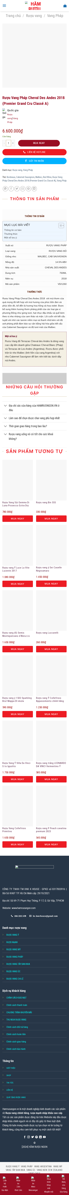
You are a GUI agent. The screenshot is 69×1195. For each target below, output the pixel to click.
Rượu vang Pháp (14, 957)
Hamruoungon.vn (10, 1109)
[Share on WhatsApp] (5, 188)
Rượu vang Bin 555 (46, 502)
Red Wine (47, 177)
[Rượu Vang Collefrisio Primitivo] (17, 806)
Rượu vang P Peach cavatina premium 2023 (51, 830)
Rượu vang (34, 15)
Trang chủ (13, 15)
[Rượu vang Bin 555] (51, 480)
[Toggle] (5, 405)
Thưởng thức (10, 234)
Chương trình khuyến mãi (19, 1012)
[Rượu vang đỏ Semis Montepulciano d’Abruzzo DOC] (17, 610)
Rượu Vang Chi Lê (14, 979)
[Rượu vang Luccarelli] (51, 610)
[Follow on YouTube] (44, 1137)
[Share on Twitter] (17, 188)
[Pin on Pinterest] (28, 188)
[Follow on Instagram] (28, 1137)
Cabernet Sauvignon (25, 177)
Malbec (38, 177)
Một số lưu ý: (10, 237)
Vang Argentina (43, 1166)
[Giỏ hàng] (65, 5)
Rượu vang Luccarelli (47, 632)
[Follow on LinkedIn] (40, 1137)
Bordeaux (11, 177)
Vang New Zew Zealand (49, 1170)
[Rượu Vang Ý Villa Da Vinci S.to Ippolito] (17, 741)
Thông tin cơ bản (13, 230)
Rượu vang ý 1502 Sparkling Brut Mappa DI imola (17, 700)
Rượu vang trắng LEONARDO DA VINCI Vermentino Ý (51, 765)
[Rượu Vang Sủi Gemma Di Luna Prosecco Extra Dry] (17, 480)
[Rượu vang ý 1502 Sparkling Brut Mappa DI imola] (17, 675)
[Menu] (4, 5)
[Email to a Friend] (22, 188)
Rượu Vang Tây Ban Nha (18, 964)
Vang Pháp (55, 15)
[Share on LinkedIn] (34, 188)
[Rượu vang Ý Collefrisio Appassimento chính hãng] (51, 675)
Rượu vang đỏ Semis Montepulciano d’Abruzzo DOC (16, 634)
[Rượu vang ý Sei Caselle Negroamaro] (51, 545)
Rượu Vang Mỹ (13, 949)
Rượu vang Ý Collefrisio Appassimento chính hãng (50, 700)
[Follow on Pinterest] (36, 1137)
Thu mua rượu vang (16, 1019)
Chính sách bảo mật (16, 997)
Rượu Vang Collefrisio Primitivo (14, 830)
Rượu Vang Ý (13, 1166)
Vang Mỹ (57, 1166)
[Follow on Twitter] (32, 1137)
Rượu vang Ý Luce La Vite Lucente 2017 (16, 569)
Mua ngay (39, 143)
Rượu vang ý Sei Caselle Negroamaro (49, 569)
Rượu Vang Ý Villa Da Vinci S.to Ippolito (16, 765)
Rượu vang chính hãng (17, 1113)
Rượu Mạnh (12, 942)
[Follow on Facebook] (24, 1137)
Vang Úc (30, 1170)
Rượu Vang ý (12, 935)
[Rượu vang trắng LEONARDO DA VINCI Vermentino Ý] (51, 741)
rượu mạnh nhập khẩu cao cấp (46, 1113)
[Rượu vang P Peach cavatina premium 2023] (51, 806)
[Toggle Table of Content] (59, 225)
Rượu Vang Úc (13, 971)
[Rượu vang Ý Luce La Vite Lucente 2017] (17, 545)
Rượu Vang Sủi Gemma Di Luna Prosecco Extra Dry (15, 504)
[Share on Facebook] (11, 188)
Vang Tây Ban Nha (15, 1170)
